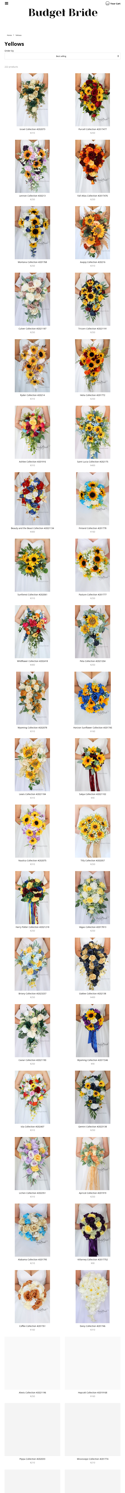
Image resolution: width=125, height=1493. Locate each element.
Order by (9, 50)
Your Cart (115, 3)
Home (9, 35)
